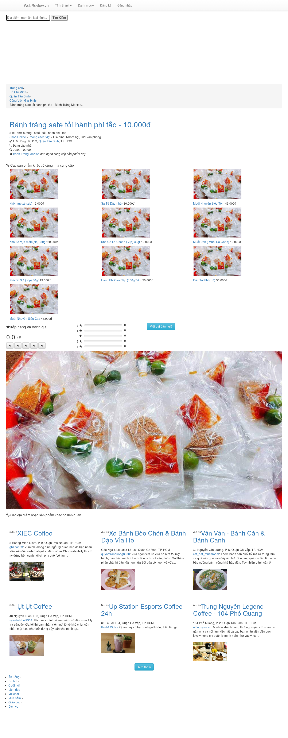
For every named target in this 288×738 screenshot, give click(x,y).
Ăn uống (14, 677)
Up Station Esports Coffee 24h (142, 610)
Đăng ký (105, 5)
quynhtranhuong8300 (115, 554)
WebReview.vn (36, 5)
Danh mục (85, 5)
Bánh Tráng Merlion (26, 154)
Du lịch (12, 681)
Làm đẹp (14, 689)
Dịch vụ (13, 706)
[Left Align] (9, 345)
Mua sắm (14, 698)
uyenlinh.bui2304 (20, 620)
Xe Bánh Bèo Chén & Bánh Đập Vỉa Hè (143, 536)
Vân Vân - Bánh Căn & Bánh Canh (229, 536)
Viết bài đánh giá (161, 326)
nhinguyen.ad (202, 627)
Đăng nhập (124, 5)
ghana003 (16, 547)
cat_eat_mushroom (206, 554)
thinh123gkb (109, 627)
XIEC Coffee (34, 532)
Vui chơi (13, 694)
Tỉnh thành (62, 5)
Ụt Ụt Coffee (34, 606)
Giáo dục (14, 702)
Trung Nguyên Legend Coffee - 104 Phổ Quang (228, 610)
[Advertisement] (144, 52)
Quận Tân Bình (49, 141)
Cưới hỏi (14, 685)
